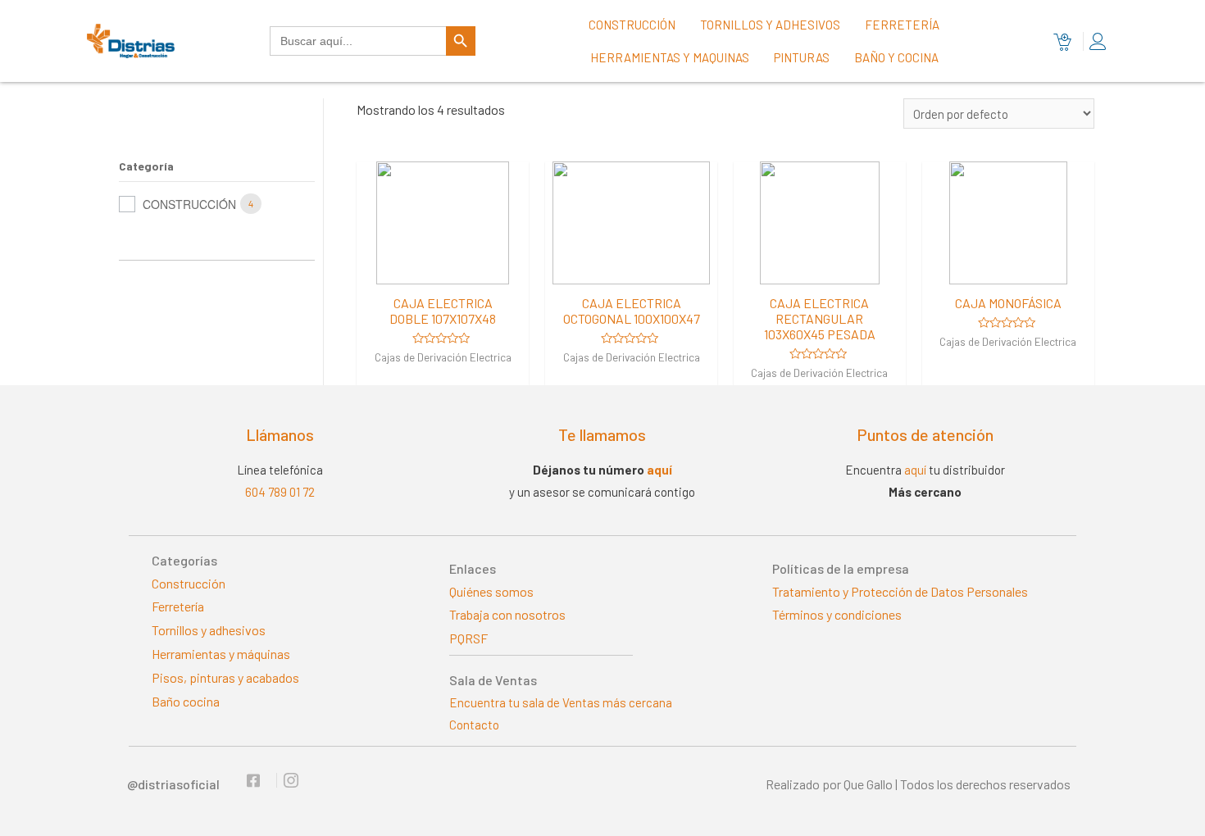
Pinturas (802, 57)
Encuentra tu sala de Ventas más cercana (560, 702)
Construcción (632, 24)
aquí (659, 469)
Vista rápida (442, 269)
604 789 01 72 (280, 491)
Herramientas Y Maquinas (669, 57)
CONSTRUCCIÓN (189, 204)
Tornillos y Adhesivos (770, 24)
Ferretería (902, 24)
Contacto (474, 724)
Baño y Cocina (896, 57)
